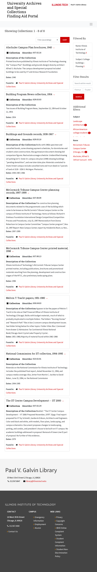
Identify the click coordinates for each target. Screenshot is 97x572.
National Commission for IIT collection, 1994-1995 (35, 353)
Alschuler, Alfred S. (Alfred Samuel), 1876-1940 (82, 160)
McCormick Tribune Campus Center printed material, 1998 (37, 250)
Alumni (38, 528)
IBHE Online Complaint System (60, 531)
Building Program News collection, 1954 (29, 94)
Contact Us (13, 531)
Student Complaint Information (60, 542)
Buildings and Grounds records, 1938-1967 (30, 134)
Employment (40, 524)
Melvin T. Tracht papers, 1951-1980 (26, 297)
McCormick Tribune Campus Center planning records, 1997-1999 (32, 191)
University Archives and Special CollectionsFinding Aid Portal (24, 9)
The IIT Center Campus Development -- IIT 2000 (34, 400)
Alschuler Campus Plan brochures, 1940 (29, 47)
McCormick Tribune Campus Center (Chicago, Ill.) (81, 148)
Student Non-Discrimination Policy (61, 553)
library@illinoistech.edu (36, 481)
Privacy (59, 517)
